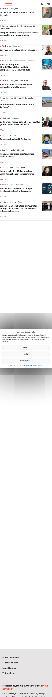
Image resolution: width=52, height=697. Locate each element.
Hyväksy (26, 347)
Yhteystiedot (8, 673)
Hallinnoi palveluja (26, 361)
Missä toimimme (10, 662)
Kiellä (26, 354)
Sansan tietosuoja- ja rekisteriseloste (31, 365)
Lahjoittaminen (9, 668)
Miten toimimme (10, 657)
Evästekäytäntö (13, 365)
